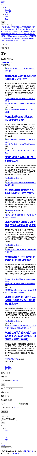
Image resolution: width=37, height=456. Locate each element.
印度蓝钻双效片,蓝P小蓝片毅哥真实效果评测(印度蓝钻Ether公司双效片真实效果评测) (20, 336)
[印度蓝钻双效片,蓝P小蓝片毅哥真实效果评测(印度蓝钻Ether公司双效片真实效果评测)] (20, 328)
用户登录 (8, 367)
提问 (3, 22)
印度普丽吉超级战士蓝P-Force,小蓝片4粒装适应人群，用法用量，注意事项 (20, 300)
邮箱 (2, 392)
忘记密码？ (16, 380)
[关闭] (1, 425)
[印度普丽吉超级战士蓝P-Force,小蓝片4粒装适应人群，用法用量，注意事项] (20, 292)
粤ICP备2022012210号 (19, 453)
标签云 (6, 62)
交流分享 (8, 10)
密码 (2, 377)
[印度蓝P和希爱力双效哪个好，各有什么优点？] (20, 153)
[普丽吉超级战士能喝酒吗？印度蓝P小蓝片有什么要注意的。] (20, 185)
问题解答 (8, 12)
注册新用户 (8, 369)
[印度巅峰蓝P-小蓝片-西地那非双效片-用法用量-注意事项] (20, 252)
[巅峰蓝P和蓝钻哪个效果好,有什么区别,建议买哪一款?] (20, 71)
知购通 (3, 2)
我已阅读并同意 (11, 407)
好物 (6, 16)
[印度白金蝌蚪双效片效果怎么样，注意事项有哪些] (20, 112)
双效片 (31, 451)
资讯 (6, 19)
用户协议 (17, 407)
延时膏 (26, 451)
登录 (6, 44)
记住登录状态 (7, 380)
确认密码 (4, 400)
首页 (6, 7)
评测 (6, 14)
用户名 (3, 373)
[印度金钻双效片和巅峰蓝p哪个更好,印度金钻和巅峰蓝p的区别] (20, 217)
